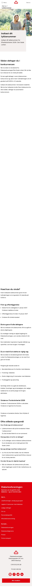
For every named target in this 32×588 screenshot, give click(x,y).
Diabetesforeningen (7, 527)
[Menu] (2, 2)
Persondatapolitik (6, 515)
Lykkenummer (6, 8)
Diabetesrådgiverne (7, 531)
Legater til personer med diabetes (12, 504)
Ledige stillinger (6, 508)
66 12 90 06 (17, 569)
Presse (3, 535)
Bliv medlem (16, 580)
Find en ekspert (6, 538)
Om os (3, 511)
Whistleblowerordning (8, 519)
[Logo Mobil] (16, 2)
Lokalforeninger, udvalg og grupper (12, 501)
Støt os (28, 2)
